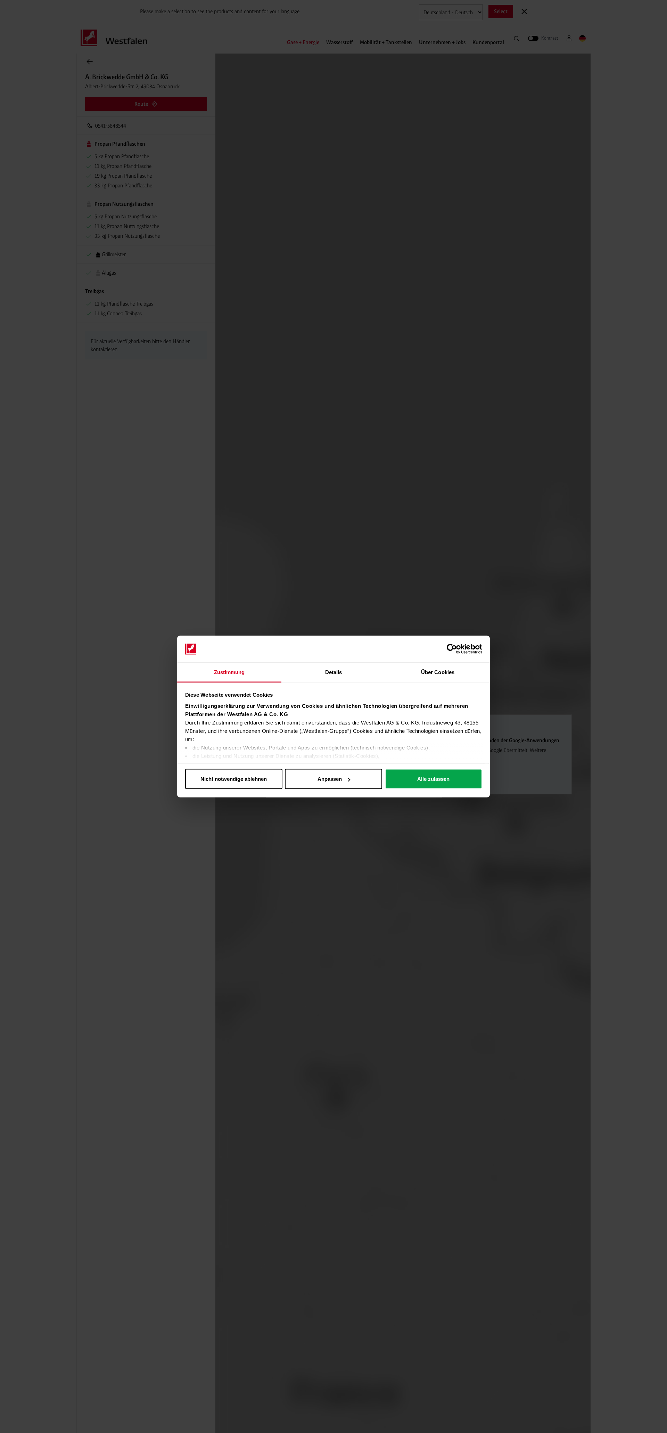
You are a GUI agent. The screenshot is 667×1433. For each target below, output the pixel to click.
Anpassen (330, 779)
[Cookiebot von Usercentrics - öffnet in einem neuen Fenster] (451, 649)
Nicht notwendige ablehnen (233, 779)
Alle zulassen (433, 779)
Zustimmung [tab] (229, 672)
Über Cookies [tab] (437, 672)
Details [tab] (333, 672)
